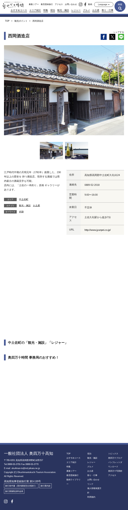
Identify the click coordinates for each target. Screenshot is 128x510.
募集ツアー (34, 4)
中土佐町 (23, 199)
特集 (45, 10)
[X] (112, 37)
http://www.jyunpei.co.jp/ (97, 229)
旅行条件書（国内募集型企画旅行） (21, 486)
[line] (121, 37)
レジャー (76, 10)
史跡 (21, 211)
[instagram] (80, 4)
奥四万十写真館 (115, 471)
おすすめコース (19, 10)
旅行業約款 (45, 486)
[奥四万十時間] (11, 4)
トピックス (113, 453)
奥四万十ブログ (115, 458)
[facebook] (85, 4)
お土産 (95, 10)
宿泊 (52, 10)
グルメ (86, 10)
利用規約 (91, 497)
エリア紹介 (35, 10)
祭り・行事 (107, 10)
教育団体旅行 (47, 4)
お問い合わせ (71, 4)
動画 (90, 4)
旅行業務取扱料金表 (14, 491)
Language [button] (103, 4)
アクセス (59, 4)
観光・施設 (63, 10)
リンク (90, 484)
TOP (68, 453)
